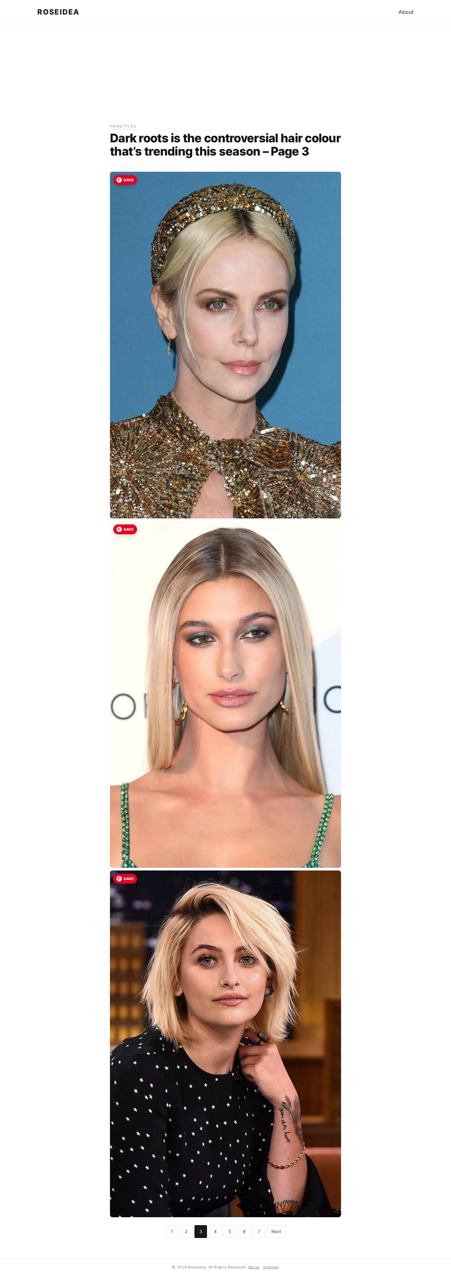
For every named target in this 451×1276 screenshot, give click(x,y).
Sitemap (271, 1267)
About (406, 12)
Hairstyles (123, 126)
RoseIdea (58, 12)
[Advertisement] (225, 77)
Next (276, 1231)
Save (128, 180)
